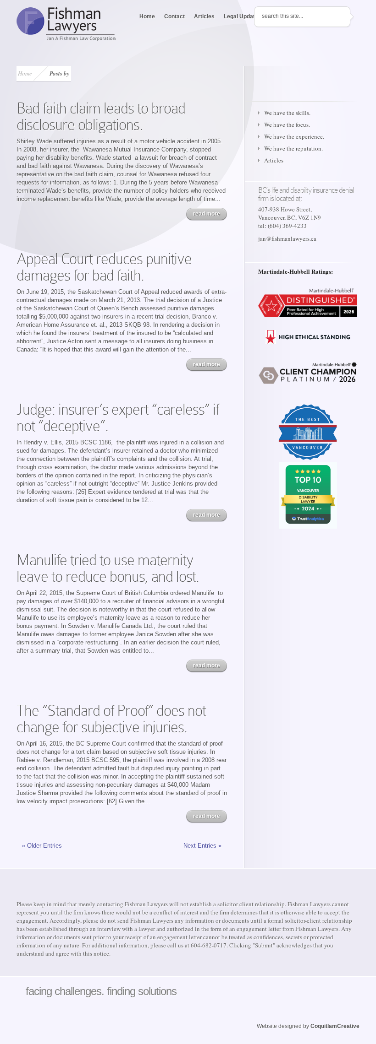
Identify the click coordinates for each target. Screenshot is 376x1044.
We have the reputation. (293, 148)
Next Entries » (202, 845)
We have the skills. (287, 112)
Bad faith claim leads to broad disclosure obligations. (101, 116)
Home (147, 16)
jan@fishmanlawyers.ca (287, 238)
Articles (204, 16)
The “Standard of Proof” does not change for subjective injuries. (111, 719)
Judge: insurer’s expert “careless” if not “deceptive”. (118, 417)
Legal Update (241, 16)
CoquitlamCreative (334, 1026)
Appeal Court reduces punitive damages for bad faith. (104, 267)
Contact (174, 16)
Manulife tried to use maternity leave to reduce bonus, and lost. (108, 568)
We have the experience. (294, 136)
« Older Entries (42, 845)
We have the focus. (287, 124)
